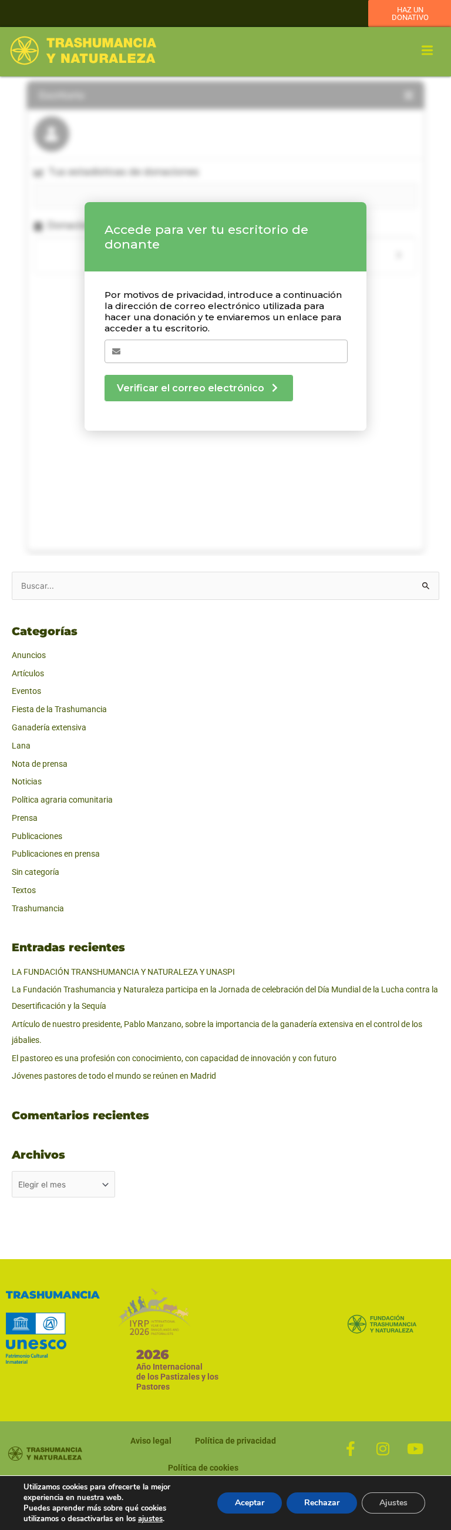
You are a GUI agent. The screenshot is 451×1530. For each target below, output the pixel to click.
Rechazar (321, 1502)
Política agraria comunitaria (62, 799)
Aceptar (249, 1502)
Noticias (27, 781)
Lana (21, 745)
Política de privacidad (235, 1440)
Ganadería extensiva (49, 727)
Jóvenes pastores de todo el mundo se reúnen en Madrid (114, 1076)
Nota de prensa (40, 764)
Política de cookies (203, 1467)
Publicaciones (37, 836)
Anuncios (29, 655)
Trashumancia (38, 908)
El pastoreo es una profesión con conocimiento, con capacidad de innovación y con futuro (174, 1058)
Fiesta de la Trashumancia (59, 709)
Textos (24, 890)
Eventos (26, 691)
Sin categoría (35, 872)
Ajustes (393, 1502)
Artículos (28, 673)
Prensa (25, 818)
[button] (427, 51)
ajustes (150, 1519)
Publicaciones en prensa (56, 853)
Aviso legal (150, 1440)
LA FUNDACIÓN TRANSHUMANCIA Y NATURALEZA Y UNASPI (123, 972)
